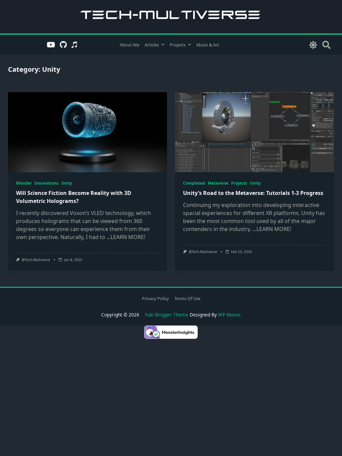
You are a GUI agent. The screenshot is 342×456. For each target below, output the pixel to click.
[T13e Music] (74, 45)
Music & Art (207, 45)
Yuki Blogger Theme (166, 314)
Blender (24, 183)
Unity (66, 183)
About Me (129, 45)
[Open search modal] (326, 44)
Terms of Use (187, 298)
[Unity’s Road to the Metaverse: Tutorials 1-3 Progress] (254, 132)
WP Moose (229, 314)
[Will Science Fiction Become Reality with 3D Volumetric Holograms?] (87, 132)
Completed (194, 183)
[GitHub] (63, 45)
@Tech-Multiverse (36, 259)
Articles (152, 45)
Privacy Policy (155, 298)
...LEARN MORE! (126, 237)
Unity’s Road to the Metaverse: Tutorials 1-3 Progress (253, 193)
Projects (178, 45)
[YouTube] (51, 45)
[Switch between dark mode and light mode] (313, 44)
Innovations (46, 183)
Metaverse (218, 183)
